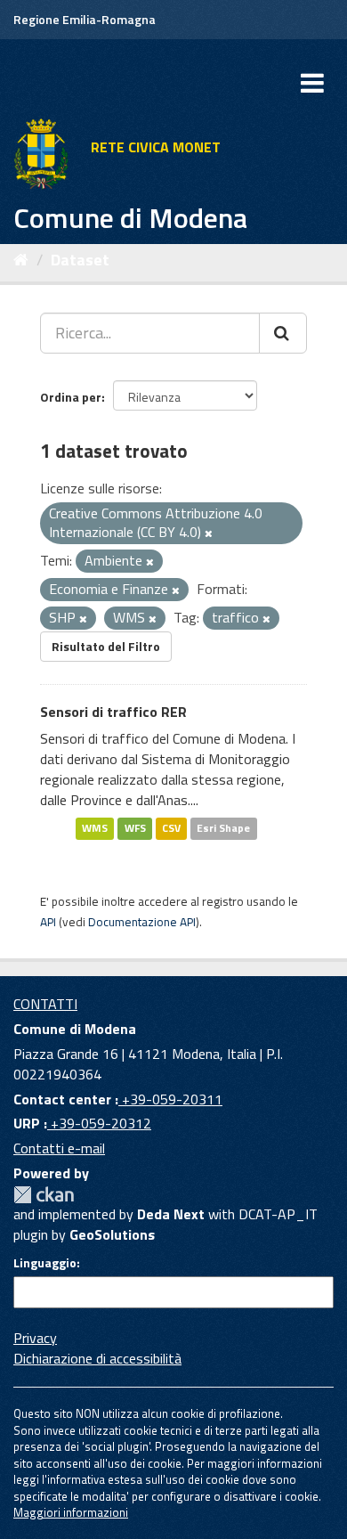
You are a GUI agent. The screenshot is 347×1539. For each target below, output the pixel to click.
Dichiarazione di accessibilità (97, 1358)
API (48, 922)
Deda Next (171, 1214)
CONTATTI (45, 1003)
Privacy (35, 1337)
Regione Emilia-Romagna (84, 19)
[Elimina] (209, 533)
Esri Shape (223, 828)
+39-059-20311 (170, 1099)
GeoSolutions (112, 1234)
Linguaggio (45, 1263)
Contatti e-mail (59, 1148)
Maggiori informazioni (70, 1512)
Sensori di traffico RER (113, 711)
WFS (135, 828)
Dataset (80, 260)
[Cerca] (283, 333)
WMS (95, 828)
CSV (171, 828)
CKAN (43, 1194)
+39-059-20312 (99, 1123)
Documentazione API (142, 922)
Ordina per (70, 396)
